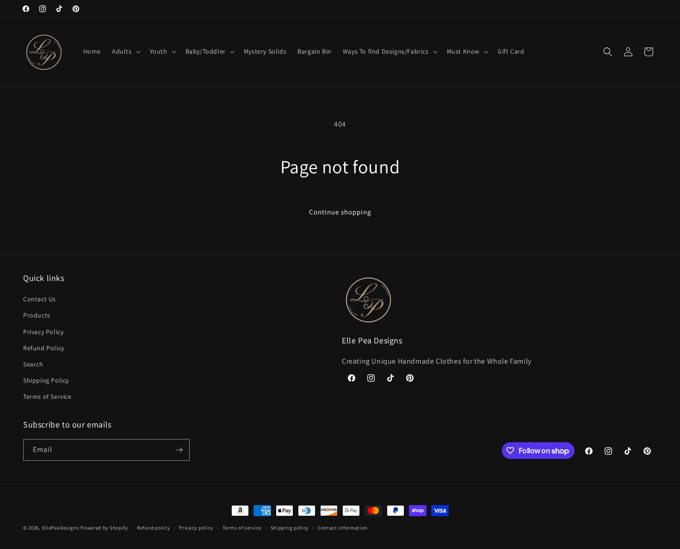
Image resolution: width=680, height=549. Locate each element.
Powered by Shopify (104, 528)
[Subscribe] (179, 450)
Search (33, 364)
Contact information (343, 528)
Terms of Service (47, 396)
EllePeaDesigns (61, 528)
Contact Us (39, 299)
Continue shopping (340, 211)
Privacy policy (196, 528)
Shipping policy (290, 528)
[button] (125, 51)
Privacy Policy (43, 332)
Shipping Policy (46, 380)
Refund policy (153, 528)
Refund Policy (43, 348)
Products (36, 315)
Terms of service (242, 528)
